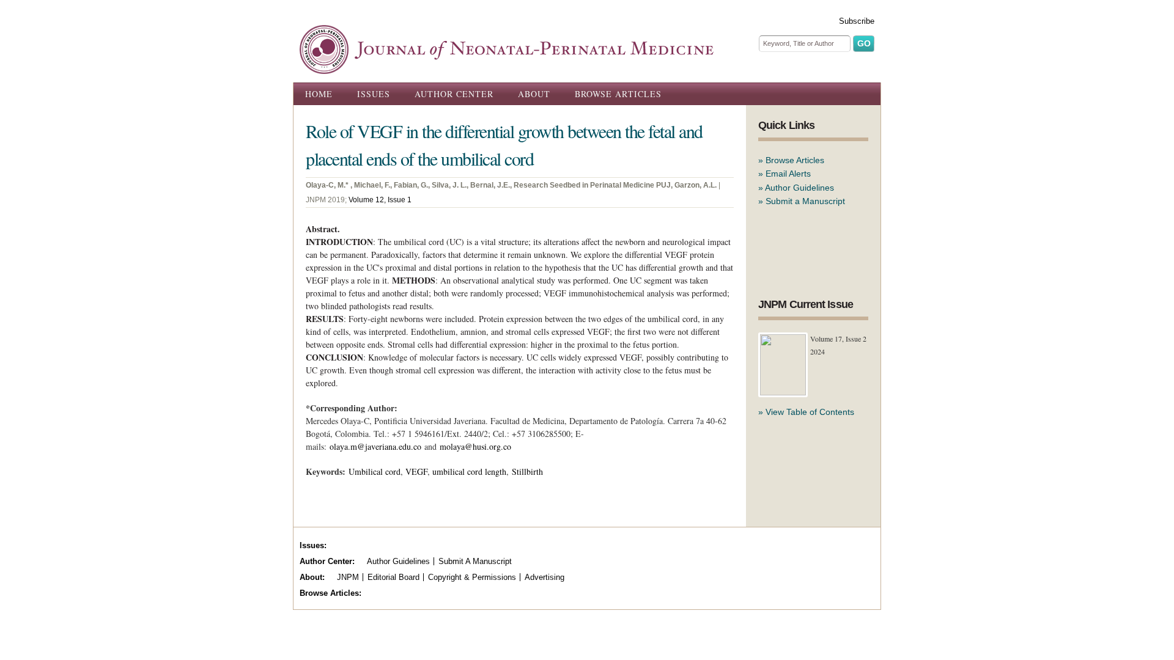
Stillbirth (527, 471)
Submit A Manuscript (475, 561)
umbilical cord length (469, 471)
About (534, 94)
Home (319, 94)
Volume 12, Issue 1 (380, 200)
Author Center (454, 94)
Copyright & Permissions (472, 577)
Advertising (544, 577)
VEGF (416, 471)
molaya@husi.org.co (475, 446)
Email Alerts (788, 173)
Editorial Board (393, 577)
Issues (373, 94)
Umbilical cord (375, 471)
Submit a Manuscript (805, 201)
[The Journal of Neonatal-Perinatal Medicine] (507, 67)
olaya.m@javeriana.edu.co (375, 446)
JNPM (348, 577)
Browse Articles (618, 94)
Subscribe (856, 21)
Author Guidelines (799, 188)
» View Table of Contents (806, 412)
